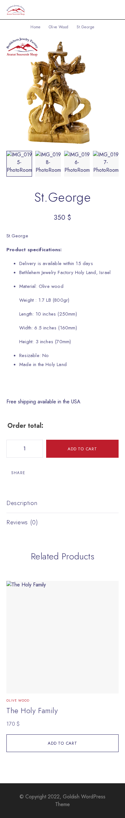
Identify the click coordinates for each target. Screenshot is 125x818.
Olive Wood (59, 27)
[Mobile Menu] (112, 9)
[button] (62, 743)
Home (35, 27)
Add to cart (82, 449)
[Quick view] (14, 589)
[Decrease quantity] (11, 448)
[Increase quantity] (38, 448)
